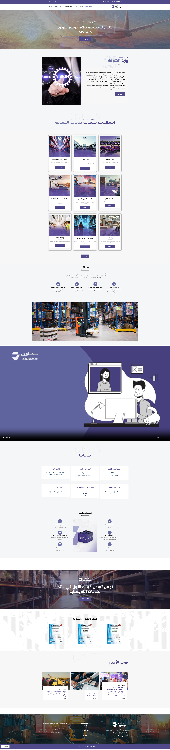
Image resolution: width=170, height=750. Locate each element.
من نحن (81, 6)
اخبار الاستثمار (91, 696)
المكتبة (56, 6)
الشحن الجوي (55, 469)
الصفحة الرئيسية (88, 6)
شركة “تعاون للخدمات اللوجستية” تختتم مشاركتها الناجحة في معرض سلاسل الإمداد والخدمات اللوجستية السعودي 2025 (116, 691)
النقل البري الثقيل (85, 469)
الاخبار (61, 6)
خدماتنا (75, 6)
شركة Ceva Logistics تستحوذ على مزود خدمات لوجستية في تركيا (56, 694)
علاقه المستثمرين (68, 6)
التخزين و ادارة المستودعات (85, 487)
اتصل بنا (50, 6)
